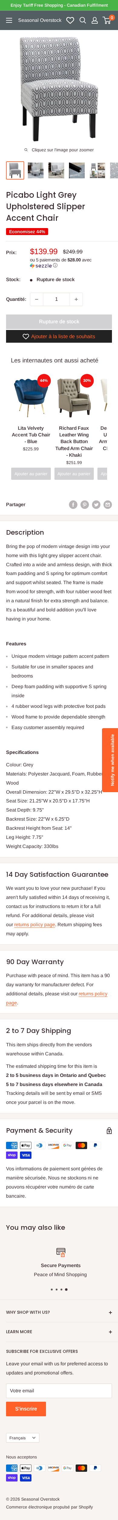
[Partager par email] (107, 504)
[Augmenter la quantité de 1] (76, 299)
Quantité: (16, 299)
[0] (107, 20)
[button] (71, 262)
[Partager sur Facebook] (73, 504)
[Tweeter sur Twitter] (96, 504)
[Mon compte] (95, 20)
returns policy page (34, 924)
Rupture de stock (59, 322)
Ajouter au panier (31, 473)
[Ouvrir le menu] (9, 20)
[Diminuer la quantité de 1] (36, 299)
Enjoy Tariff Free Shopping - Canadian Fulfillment (59, 5)
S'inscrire (26, 1409)
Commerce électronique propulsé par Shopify (49, 1507)
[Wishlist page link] (70, 20)
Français (17, 1438)
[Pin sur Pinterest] (84, 504)
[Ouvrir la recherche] (83, 20)
